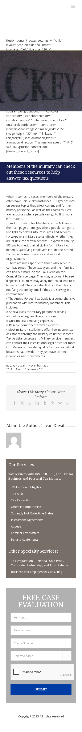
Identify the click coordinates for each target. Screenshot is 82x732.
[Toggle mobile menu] (73, 6)
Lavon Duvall (17, 365)
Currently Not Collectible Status (32, 513)
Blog (18, 369)
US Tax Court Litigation (26, 487)
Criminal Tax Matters (25, 533)
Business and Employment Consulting (36, 572)
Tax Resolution (21, 500)
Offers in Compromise (26, 507)
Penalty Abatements (24, 539)
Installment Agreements (27, 520)
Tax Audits (18, 494)
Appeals (16, 526)
